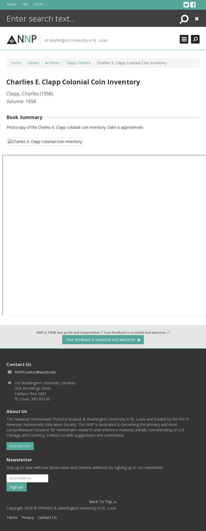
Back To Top (101, 501)
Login (38, 4)
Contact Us (47, 517)
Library (33, 62)
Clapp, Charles (78, 62)
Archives (52, 62)
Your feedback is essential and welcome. (101, 339)
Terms (12, 517)
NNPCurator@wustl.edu (35, 372)
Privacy (27, 517)
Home (15, 62)
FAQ (25, 4)
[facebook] (193, 4)
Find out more (20, 446)
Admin (11, 4)
